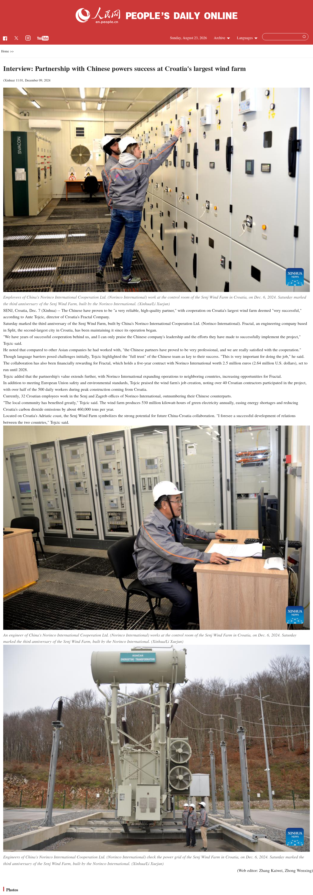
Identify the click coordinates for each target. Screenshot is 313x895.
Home (5, 51)
